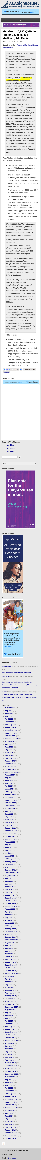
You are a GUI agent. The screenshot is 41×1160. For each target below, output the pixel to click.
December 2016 (11, 1032)
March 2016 (9, 1057)
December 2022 (11, 831)
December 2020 (11, 898)
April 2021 (9, 887)
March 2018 (9, 990)
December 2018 (11, 965)
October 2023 (10, 803)
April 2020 (9, 920)
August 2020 (10, 909)
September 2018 (11, 973)
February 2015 (10, 1094)
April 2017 (9, 1021)
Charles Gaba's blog (29, 369)
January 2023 (10, 828)
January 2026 (10, 727)
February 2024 (10, 792)
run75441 (5, 676)
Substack (11, 448)
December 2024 (11, 764)
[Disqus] (20, 412)
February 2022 (10, 859)
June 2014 (9, 1116)
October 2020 (10, 903)
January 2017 (10, 1029)
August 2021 (10, 875)
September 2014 (11, 1108)
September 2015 (11, 1074)
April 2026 (9, 719)
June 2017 (9, 1015)
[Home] (20, 7)
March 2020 (9, 923)
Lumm (4, 692)
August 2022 (10, 842)
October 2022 (10, 836)
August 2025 (10, 741)
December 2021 (11, 864)
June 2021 (9, 881)
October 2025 (10, 736)
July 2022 (8, 845)
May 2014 (8, 1119)
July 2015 (8, 1080)
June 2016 (9, 1049)
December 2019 (11, 931)
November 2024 (11, 766)
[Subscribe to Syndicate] (3, 1144)
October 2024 (10, 769)
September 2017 (11, 1007)
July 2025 (8, 744)
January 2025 (10, 761)
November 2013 (11, 1136)
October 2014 (10, 1105)
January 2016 (10, 1063)
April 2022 (9, 853)
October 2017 (10, 1004)
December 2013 (11, 1133)
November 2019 (11, 934)
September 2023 (11, 806)
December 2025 (11, 730)
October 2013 (10, 1138)
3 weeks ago (27, 672)
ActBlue (10, 445)
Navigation (20, 20)
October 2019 (10, 937)
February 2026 (10, 725)
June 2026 (9, 713)
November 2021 (11, 867)
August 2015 (10, 1077)
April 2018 (9, 987)
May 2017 (8, 1018)
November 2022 (11, 834)
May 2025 (8, 750)
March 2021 (9, 889)
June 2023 (9, 814)
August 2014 (10, 1110)
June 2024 (9, 780)
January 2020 (10, 929)
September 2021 (11, 873)
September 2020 (11, 906)
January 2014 (10, 1130)
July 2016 (8, 1046)
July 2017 (8, 1012)
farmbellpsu (6, 666)
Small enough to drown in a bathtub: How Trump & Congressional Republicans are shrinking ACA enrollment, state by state (19, 684)
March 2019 (9, 957)
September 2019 (11, 940)
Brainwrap (12, 1158)
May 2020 (8, 917)
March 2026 (9, 722)
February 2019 (10, 959)
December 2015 (11, 1066)
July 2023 (8, 811)
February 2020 (10, 926)
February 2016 (10, 1060)
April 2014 (9, 1122)
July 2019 (8, 945)
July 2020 (8, 912)
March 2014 (9, 1124)
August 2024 (10, 775)
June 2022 (9, 848)
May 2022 (8, 850)
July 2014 (8, 1113)
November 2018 (11, 968)
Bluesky (10, 451)
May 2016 (8, 1052)
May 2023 (8, 817)
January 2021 (10, 895)
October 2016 (10, 1038)
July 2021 (8, 878)
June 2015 (9, 1082)
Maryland (6, 372)
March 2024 (9, 789)
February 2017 (10, 1026)
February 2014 (10, 1127)
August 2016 (10, 1043)
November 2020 (11, 901)
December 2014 (11, 1099)
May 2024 (8, 783)
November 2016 (11, 1035)
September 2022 (11, 839)
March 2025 (9, 755)
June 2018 (9, 982)
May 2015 (8, 1085)
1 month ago (14, 687)
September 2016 (11, 1040)
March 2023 (9, 822)
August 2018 (10, 976)
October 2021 (10, 870)
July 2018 (8, 979)
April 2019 (9, 954)
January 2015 (10, 1096)
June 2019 (9, 948)
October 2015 (10, 1071)
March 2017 (9, 1024)
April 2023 (9, 820)
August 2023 (10, 808)
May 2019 (8, 951)
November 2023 (11, 800)
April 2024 (9, 786)
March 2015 (9, 1091)
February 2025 (10, 758)
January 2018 (10, 996)
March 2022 (9, 856)
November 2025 (11, 733)
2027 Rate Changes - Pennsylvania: (12, 672)
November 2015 (11, 1068)
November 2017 (11, 1001)
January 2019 (10, 962)
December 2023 (11, 797)
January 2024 (10, 794)
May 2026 (8, 716)
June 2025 (9, 747)
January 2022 (10, 862)
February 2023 (10, 825)
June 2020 (9, 915)
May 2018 (8, 985)
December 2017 (11, 998)
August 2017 (10, 1010)
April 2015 (9, 1088)
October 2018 (10, 971)
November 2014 (11, 1102)
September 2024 (11, 772)
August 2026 (10, 708)
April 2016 (9, 1054)
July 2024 (8, 778)
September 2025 (11, 739)
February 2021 (10, 892)
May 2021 (8, 884)
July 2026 (8, 711)
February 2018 (10, 993)
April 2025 (9, 753)
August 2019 (10, 943)
